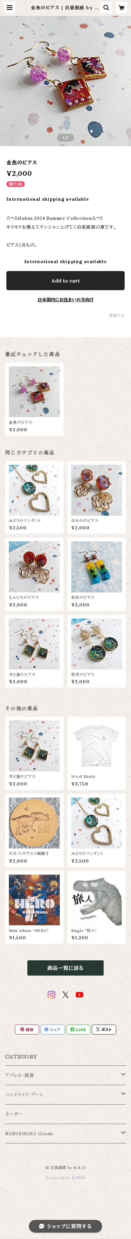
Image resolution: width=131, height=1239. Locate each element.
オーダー (14, 1114)
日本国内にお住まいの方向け (66, 300)
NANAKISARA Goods (29, 1133)
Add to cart (65, 280)
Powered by (58, 1177)
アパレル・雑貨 (19, 1075)
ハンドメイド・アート (24, 1095)
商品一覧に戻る (65, 968)
